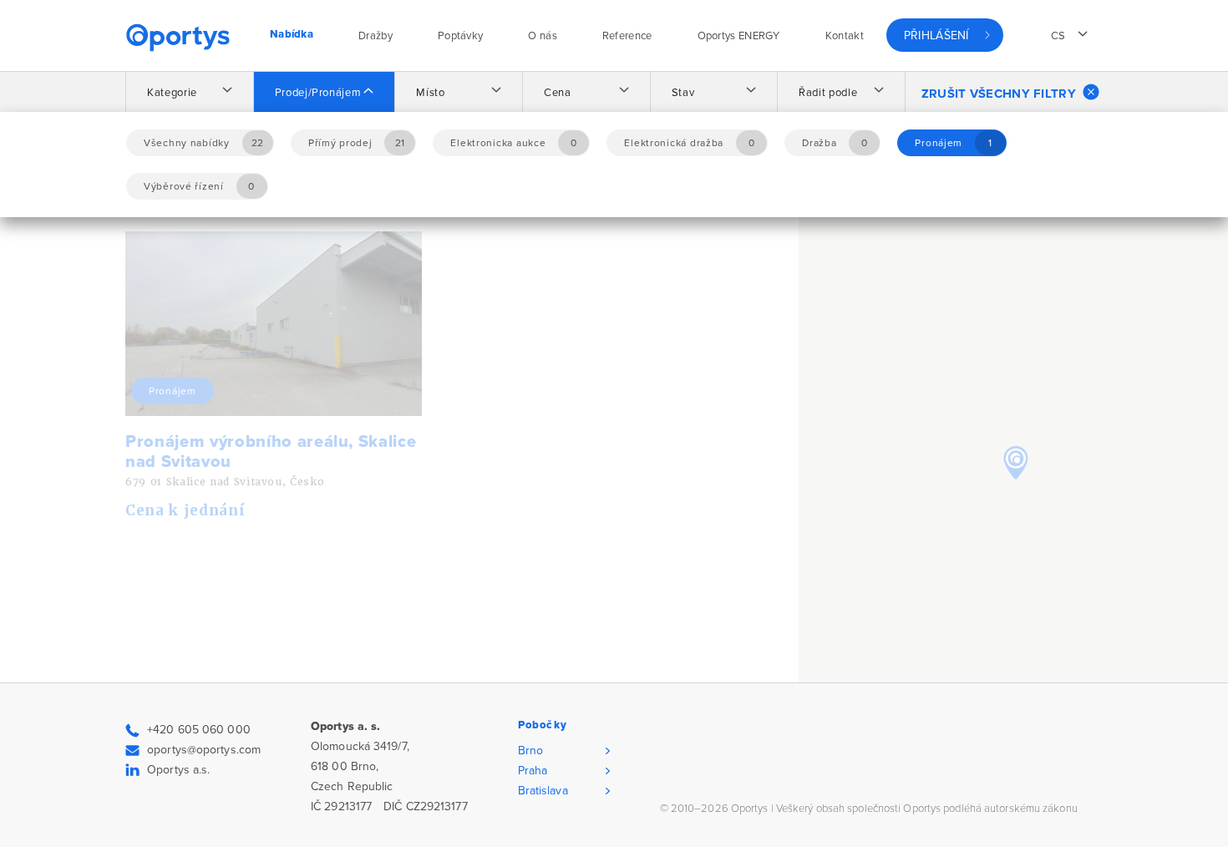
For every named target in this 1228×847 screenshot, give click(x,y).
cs (1058, 36)
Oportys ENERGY (739, 36)
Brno (530, 750)
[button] (1015, 462)
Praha (533, 770)
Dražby (375, 36)
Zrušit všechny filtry (998, 93)
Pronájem (172, 391)
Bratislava (543, 791)
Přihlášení (936, 35)
